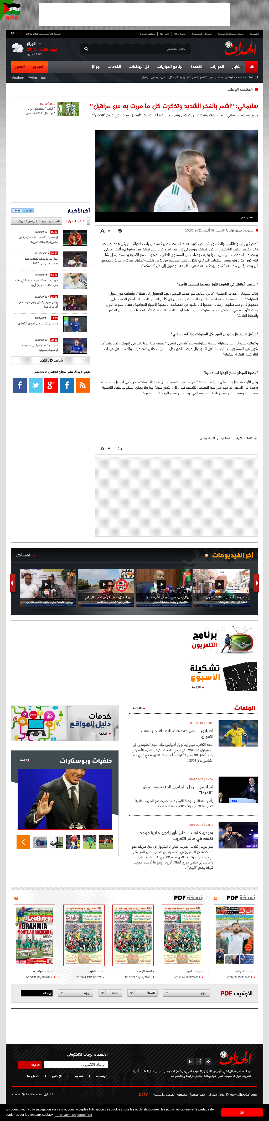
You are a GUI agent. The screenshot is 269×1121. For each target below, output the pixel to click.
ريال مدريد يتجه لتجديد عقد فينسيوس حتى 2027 (41, 261)
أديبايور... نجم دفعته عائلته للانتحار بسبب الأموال (177, 733)
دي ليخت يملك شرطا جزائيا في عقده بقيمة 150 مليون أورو (36, 282)
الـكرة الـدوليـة (74, 220)
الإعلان (56, 1076)
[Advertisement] (134, 14)
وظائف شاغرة (147, 33)
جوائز (96, 67)
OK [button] (242, 1112)
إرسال (47, 993)
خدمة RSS (180, 33)
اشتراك (35, 1064)
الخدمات (114, 67)
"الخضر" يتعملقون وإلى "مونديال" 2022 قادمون (40, 111)
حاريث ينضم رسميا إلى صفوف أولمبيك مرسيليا (40, 347)
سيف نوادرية (233, 230)
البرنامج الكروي (27, 220)
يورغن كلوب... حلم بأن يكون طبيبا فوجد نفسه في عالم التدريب (176, 835)
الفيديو (38, 66)
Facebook (18, 77)
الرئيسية (254, 33)
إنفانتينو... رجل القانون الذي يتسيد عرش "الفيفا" (177, 790)
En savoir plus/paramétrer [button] (73, 1115)
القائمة (196, 687)
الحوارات (217, 67)
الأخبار (236, 67)
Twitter (32, 77)
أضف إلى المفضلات (202, 33)
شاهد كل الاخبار (50, 360)
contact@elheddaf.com (27, 1094)
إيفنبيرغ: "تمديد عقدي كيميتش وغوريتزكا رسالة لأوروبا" (38, 239)
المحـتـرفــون (51, 220)
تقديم (78, 1076)
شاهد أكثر (23, 555)
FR (12, 33)
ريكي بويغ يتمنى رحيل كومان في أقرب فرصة (38, 304)
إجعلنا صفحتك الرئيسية (231, 33)
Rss (43, 77)
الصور (20, 66)
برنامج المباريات (170, 67)
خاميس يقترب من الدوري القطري (38, 323)
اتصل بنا (164, 33)
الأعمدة (196, 67)
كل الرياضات (139, 67)
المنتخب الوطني (234, 77)
